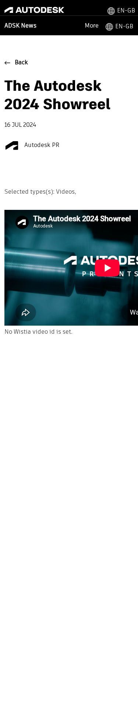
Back (21, 63)
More (92, 25)
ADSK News (20, 26)
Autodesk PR (41, 145)
